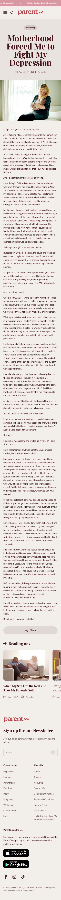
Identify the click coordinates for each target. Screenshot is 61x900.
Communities (9, 810)
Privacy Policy (40, 804)
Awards (37, 777)
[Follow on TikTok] (23, 877)
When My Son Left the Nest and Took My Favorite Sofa (24, 688)
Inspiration (8, 771)
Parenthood (9, 782)
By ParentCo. (40, 72)
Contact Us (39, 788)
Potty (6, 793)
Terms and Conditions (44, 799)
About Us (38, 782)
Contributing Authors (44, 793)
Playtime (7, 788)
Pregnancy (8, 799)
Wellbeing (30, 27)
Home (37, 771)
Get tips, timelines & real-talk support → (40, 3)
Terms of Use (28, 890)
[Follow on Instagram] (14, 877)
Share (33, 630)
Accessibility (40, 810)
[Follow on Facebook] (5, 877)
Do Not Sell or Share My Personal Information (45, 817)
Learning (7, 777)
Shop (5, 815)
